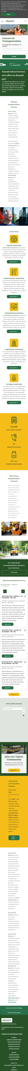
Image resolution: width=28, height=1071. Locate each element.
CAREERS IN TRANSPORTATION (14, 1039)
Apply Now (8, 624)
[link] (14, 65)
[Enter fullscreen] (23, 715)
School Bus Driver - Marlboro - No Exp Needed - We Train (12, 597)
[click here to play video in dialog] (14, 528)
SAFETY (14, 1067)
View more (14, 694)
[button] (14, 56)
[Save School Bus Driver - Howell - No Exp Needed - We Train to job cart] (25, 630)
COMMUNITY (14, 1069)
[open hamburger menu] (2, 21)
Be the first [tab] (14, 584)
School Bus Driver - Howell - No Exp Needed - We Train (11, 630)
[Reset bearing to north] (23, 713)
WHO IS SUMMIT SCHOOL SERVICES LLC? (14, 1065)
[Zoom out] (23, 710)
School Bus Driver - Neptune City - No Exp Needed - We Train (12, 662)
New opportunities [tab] (5, 584)
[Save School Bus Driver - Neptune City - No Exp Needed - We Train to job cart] (25, 662)
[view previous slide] (5, 591)
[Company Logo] (10, 21)
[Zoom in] (23, 708)
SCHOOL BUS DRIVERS (14, 1057)
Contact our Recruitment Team (11, 1034)
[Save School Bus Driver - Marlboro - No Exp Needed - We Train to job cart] (25, 596)
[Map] (14, 724)
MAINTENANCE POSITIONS (14, 1042)
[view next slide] (23, 591)
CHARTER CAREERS (14, 1059)
